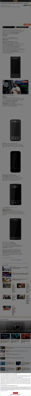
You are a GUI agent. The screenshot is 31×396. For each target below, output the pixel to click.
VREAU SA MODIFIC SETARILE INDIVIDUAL (15, 394)
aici (26, 381)
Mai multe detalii (20, 377)
